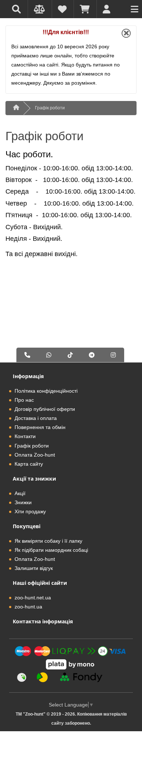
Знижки (23, 502)
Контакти (25, 436)
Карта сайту (29, 464)
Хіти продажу (30, 511)
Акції (20, 493)
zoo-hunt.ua (28, 607)
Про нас (24, 400)
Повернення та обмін (40, 427)
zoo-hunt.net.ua (33, 597)
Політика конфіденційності (46, 391)
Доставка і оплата (36, 418)
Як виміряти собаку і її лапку (48, 541)
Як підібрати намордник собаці (51, 550)
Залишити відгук (34, 568)
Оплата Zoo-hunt (35, 455)
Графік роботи (50, 107)
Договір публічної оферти (45, 409)
